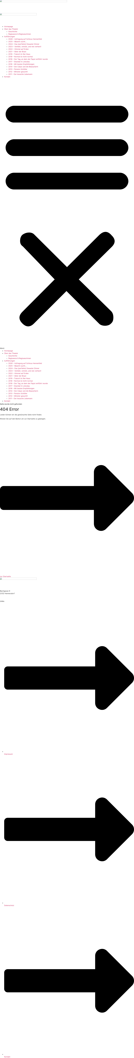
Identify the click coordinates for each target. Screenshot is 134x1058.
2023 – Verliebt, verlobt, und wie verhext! (24, 47)
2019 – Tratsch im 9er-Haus (19, 54)
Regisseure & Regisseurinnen (19, 34)
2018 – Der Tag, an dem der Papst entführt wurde (28, 59)
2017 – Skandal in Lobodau (19, 62)
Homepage (8, 26)
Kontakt (7, 77)
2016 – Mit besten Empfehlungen (21, 64)
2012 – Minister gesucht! (18, 72)
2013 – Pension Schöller (17, 69)
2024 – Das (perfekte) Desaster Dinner (23, 44)
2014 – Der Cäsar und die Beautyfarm (23, 67)
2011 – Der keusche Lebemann (20, 74)
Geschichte (12, 31)
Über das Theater (11, 29)
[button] (67, 213)
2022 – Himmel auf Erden (18, 49)
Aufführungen (9, 36)
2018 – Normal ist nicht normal (20, 57)
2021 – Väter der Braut (17, 52)
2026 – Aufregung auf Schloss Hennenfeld (25, 39)
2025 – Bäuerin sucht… (17, 41)
